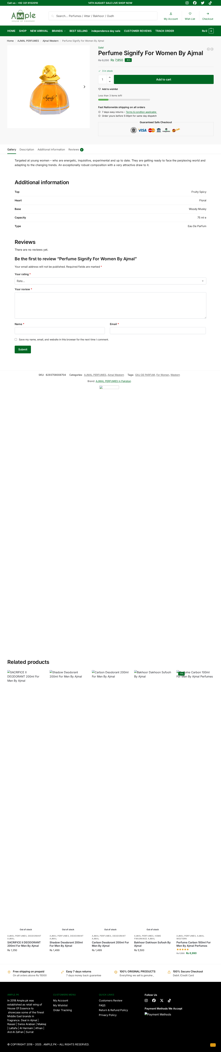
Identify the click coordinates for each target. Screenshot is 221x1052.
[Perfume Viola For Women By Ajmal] (212, 49)
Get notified (26, 957)
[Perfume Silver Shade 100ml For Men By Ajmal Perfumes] (208, 49)
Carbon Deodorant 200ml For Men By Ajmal (110, 944)
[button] (208, 31)
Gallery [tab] (11, 149)
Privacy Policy (108, 1015)
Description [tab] (27, 149)
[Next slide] (84, 86)
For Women (162, 374)
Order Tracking (62, 1010)
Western (175, 374)
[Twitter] (162, 1000)
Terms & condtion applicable (141, 112)
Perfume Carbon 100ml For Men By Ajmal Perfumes (193, 944)
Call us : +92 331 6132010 (22, 2)
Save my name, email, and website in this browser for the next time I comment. (64, 339)
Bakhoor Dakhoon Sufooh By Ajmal (152, 944)
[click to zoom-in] (48, 86)
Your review (23, 289)
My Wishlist (60, 1005)
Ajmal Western (51, 40)
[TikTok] (169, 1000)
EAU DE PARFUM (145, 374)
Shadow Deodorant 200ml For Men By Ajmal (66, 944)
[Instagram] (146, 1000)
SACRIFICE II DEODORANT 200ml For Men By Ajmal (24, 944)
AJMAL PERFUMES (28, 40)
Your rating (23, 274)
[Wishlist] (39, 675)
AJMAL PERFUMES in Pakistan (113, 381)
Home (10, 40)
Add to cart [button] (195, 960)
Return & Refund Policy (113, 1010)
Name (19, 324)
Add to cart (163, 79)
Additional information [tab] (51, 149)
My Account (60, 1000)
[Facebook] (154, 1000)
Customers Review (110, 1000)
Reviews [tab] (75, 149)
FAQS (102, 1005)
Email (114, 324)
